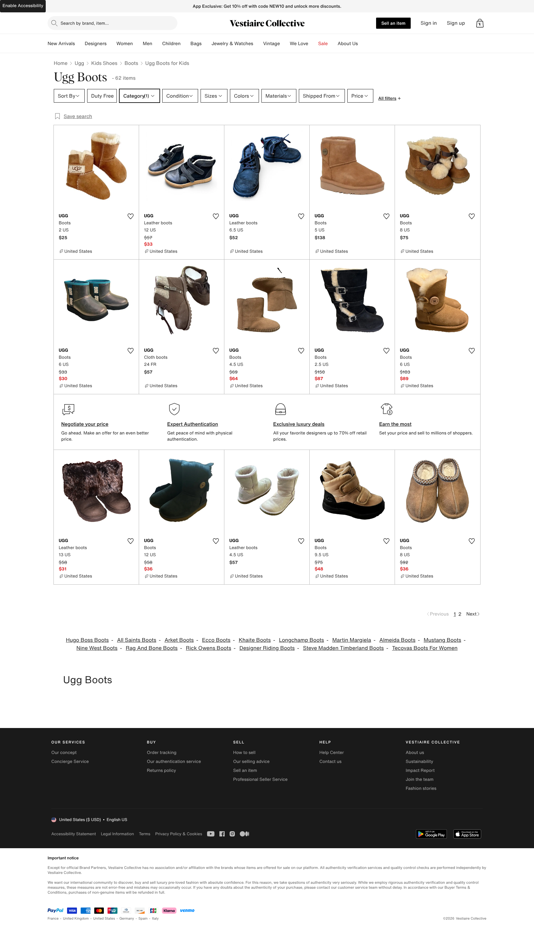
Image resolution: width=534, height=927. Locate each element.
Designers (96, 43)
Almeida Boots (397, 640)
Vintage (271, 43)
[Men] (157, 43)
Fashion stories (421, 788)
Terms (144, 834)
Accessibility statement (73, 834)
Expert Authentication (192, 424)
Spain (143, 918)
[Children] (185, 43)
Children (171, 43)
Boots (131, 63)
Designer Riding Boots (267, 648)
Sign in (429, 23)
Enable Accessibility (22, 5)
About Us (348, 43)
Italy (155, 918)
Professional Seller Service (260, 779)
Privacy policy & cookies (178, 834)
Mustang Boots (442, 640)
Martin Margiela (351, 640)
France (53, 918)
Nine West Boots (96, 648)
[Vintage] (284, 43)
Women (125, 43)
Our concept (64, 752)
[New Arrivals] (79, 43)
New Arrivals (61, 43)
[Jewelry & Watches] (258, 43)
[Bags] (206, 43)
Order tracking (161, 752)
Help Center (332, 752)
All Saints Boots (136, 640)
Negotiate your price (84, 424)
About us (415, 752)
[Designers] (111, 43)
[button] (480, 23)
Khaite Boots (255, 640)
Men (147, 43)
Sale (323, 43)
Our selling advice (251, 761)
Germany (126, 918)
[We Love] (313, 43)
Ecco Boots (216, 640)
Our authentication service (174, 761)
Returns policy (161, 770)
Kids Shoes (104, 63)
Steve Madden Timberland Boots (343, 648)
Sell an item (393, 23)
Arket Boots (178, 640)
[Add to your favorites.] (130, 216)
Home (60, 63)
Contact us (331, 761)
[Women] (137, 43)
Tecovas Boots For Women (425, 648)
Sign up (456, 23)
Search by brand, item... (85, 23)
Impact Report (420, 770)
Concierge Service (70, 761)
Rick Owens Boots (208, 648)
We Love (299, 43)
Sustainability (419, 761)
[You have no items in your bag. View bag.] (480, 23)
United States (104, 918)
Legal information (117, 834)
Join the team (420, 779)
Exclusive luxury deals (298, 424)
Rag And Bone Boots (152, 648)
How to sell (244, 752)
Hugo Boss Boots (87, 640)
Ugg (79, 63)
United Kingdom (76, 918)
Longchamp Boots (301, 640)
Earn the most (395, 424)
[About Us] (362, 43)
